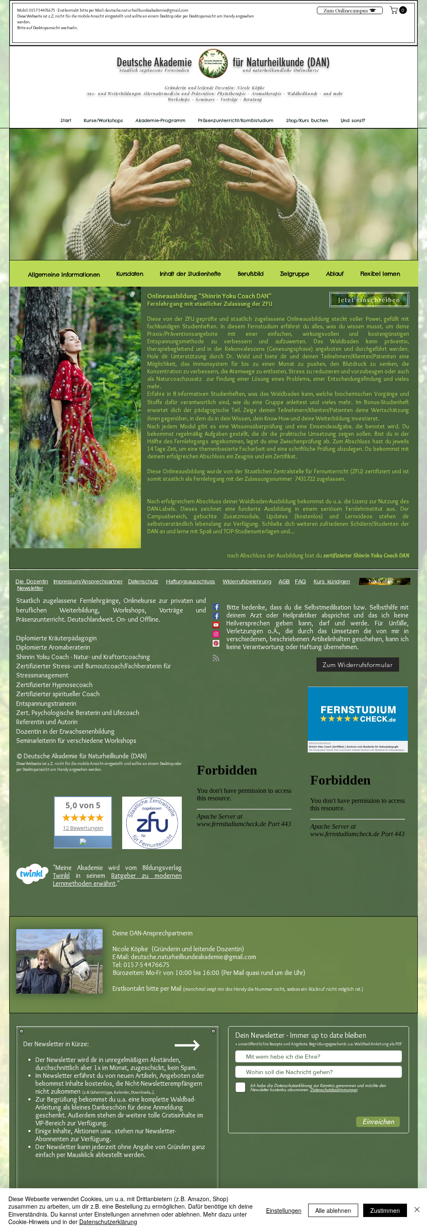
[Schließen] (417, 1210)
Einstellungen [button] (283, 1210)
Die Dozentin (31, 581)
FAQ (300, 581)
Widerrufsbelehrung (247, 581)
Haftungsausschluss (190, 581)
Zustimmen (385, 1210)
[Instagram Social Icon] (216, 634)
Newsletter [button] (30, 588)
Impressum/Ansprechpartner (88, 581)
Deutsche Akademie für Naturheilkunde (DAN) (223, 62)
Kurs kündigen (332, 581)
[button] (103, 120)
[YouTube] (216, 625)
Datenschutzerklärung (108, 1221)
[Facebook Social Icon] (216, 606)
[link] (399, 10)
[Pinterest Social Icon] (216, 643)
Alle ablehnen (333, 1210)
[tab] (64, 273)
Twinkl (61, 876)
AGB (284, 581)
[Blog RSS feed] (216, 658)
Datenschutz (143, 581)
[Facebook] (216, 615)
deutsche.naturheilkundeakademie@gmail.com (146, 10)
